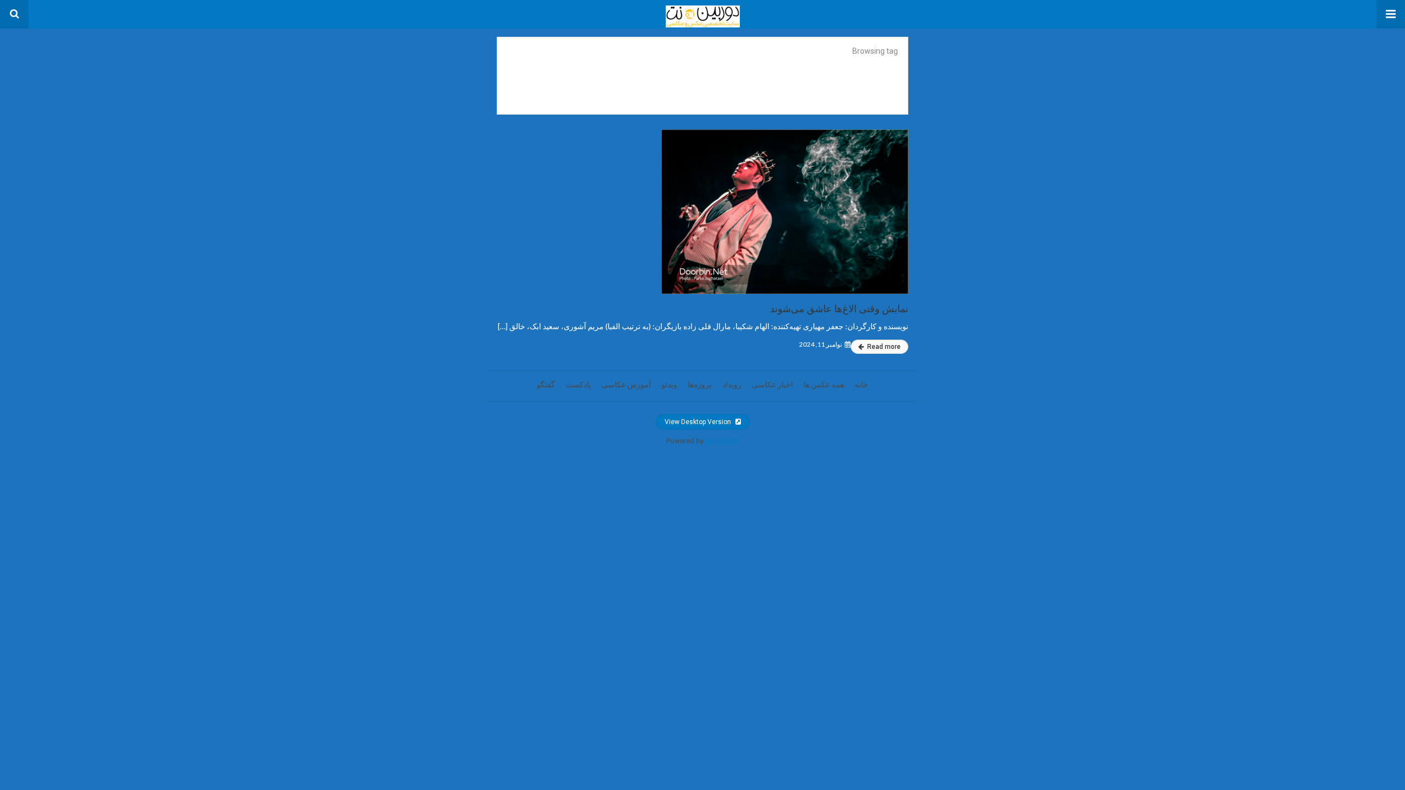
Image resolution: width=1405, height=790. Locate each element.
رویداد (731, 384)
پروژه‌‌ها (700, 384)
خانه (861, 384)
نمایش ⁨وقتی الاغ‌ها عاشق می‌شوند (839, 308)
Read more (883, 347)
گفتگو (546, 384)
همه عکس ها (823, 384)
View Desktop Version (699, 422)
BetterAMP (722, 441)
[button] (1390, 14)
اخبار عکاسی (772, 384)
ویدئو (669, 384)
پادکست (578, 384)
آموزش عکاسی (626, 384)
